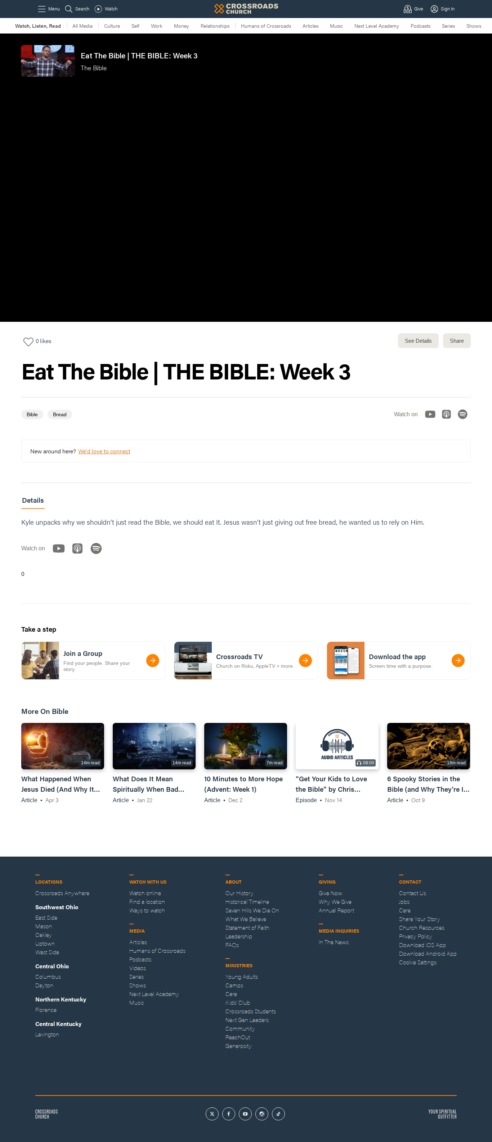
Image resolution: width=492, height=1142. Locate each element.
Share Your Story (419, 919)
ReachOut (237, 1037)
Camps (234, 985)
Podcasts (420, 25)
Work (156, 25)
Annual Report (336, 910)
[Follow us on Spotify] (465, 420)
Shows (473, 25)
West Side (47, 952)
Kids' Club (237, 1002)
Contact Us (412, 893)
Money (181, 25)
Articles (310, 25)
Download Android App (428, 953)
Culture (112, 25)
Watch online (145, 893)
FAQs (232, 945)
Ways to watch (147, 910)
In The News (334, 942)
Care (231, 994)
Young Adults (241, 976)
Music (336, 25)
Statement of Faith (247, 927)
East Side (46, 917)
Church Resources (421, 927)
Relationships (215, 25)
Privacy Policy (415, 936)
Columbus (48, 976)
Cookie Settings (418, 962)
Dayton (44, 985)
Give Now (330, 893)
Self (135, 25)
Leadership (238, 936)
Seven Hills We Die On (252, 910)
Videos (137, 968)
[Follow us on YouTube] (432, 420)
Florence (46, 1009)
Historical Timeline (247, 901)
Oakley (43, 934)
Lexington (47, 1034)
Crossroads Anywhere (62, 893)
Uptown (45, 943)
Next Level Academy (376, 25)
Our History (239, 893)
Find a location (147, 901)
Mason (43, 926)
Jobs (404, 901)
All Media (82, 25)
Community (240, 1028)
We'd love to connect (104, 451)
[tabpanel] (246, 547)
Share (457, 341)
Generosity (238, 1045)
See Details (418, 341)
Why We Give (335, 901)
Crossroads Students (250, 1011)
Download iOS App (422, 945)
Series (448, 25)
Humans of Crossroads (266, 25)
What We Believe (245, 919)
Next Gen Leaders (247, 1020)
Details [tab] (33, 500)
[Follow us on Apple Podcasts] (448, 420)
